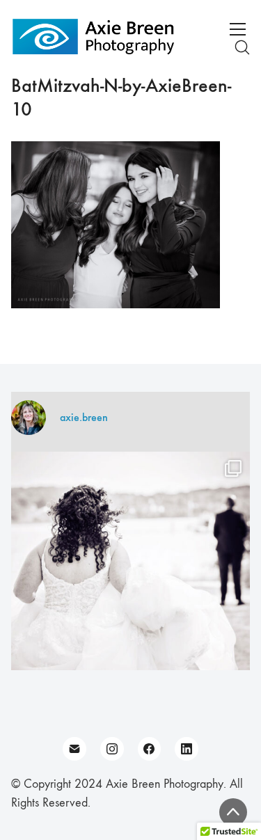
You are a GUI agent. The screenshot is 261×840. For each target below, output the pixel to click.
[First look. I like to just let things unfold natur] (130, 571)
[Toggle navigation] (238, 29)
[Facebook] (149, 749)
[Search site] (242, 47)
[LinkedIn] (186, 749)
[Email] (74, 749)
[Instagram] (112, 749)
